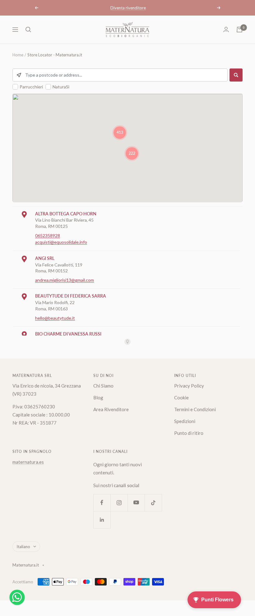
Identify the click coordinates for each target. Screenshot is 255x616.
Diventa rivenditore (128, 7)
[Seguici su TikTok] (153, 502)
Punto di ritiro (188, 433)
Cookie (181, 397)
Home (17, 54)
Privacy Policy (189, 385)
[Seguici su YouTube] (136, 502)
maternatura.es (28, 462)
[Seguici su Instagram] (119, 502)
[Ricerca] (28, 29)
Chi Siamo (103, 385)
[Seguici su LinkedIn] (101, 519)
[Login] (226, 29)
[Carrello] (239, 29)
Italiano (23, 546)
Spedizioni (184, 421)
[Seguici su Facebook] (101, 502)
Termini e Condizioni (195, 409)
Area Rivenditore (111, 409)
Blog (98, 397)
